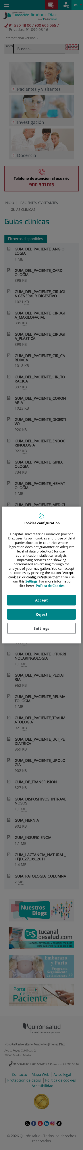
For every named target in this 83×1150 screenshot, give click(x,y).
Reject (42, 614)
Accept (41, 600)
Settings (41, 628)
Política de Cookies (50, 585)
